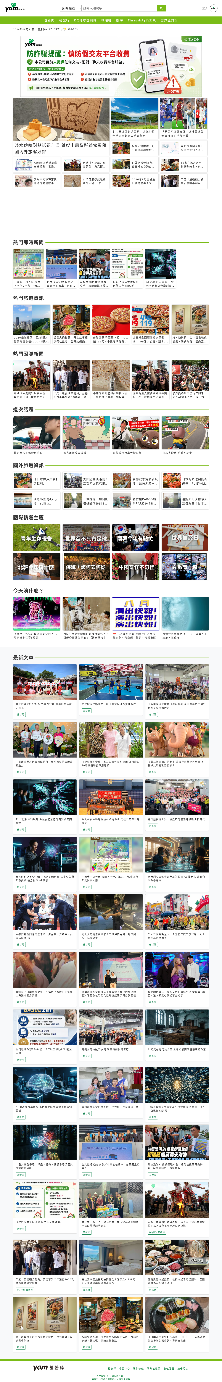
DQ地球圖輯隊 (85, 20)
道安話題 (23, 409)
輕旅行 (64, 20)
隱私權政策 (154, 1368)
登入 (205, 8)
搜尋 (119, 20)
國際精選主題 (28, 517)
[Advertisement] (103, 214)
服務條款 (138, 1368)
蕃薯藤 (14, 8)
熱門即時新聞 (28, 242)
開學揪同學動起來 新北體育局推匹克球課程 (109, 704)
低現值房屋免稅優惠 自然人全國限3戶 (39, 1222)
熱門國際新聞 (28, 353)
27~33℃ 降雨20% (64, 29)
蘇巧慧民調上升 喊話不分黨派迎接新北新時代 (176, 819)
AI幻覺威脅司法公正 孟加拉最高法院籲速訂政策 (177, 1049)
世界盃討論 (169, 20)
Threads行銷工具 (142, 20)
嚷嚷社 (106, 20)
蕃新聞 (49, 20)
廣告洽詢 (182, 1368)
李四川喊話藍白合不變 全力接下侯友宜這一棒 (110, 1107)
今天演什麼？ (28, 590)
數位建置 (169, 1368)
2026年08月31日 (24, 29)
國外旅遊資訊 (28, 465)
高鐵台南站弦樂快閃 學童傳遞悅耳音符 (105, 1049)
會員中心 (124, 1368)
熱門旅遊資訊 (28, 298)
